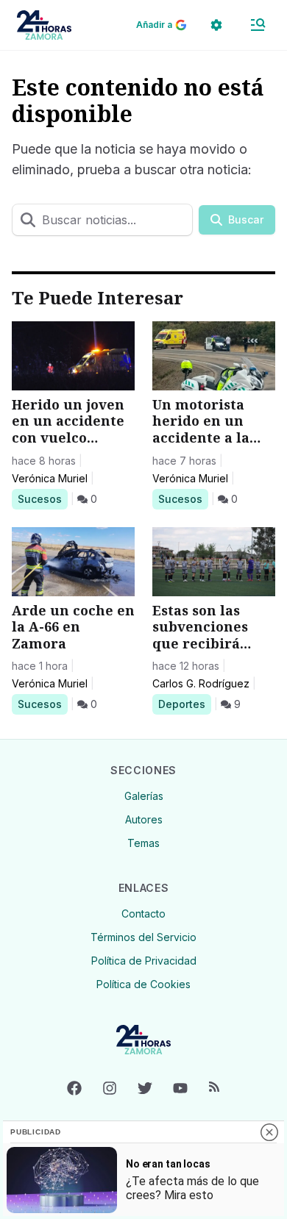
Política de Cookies (143, 984)
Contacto (143, 913)
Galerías (143, 796)
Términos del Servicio (143, 937)
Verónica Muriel (50, 478)
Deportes (184, 703)
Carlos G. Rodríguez (200, 683)
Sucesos (42, 498)
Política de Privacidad (143, 960)
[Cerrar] (269, 1132)
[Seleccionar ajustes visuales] (216, 25)
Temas (143, 843)
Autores (144, 819)
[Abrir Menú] (257, 25)
